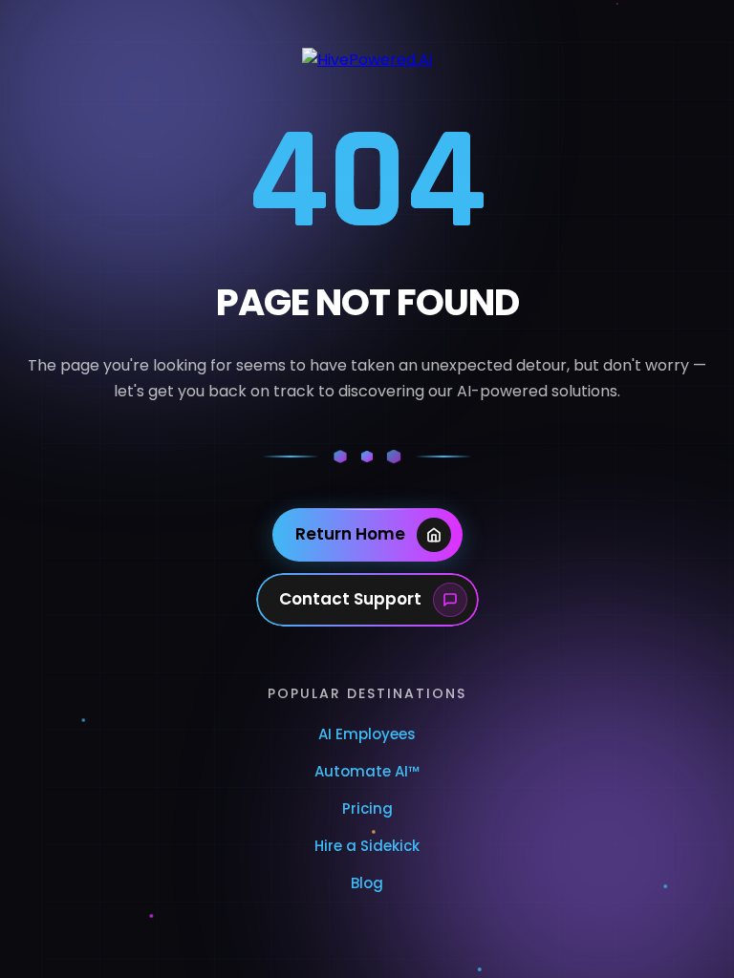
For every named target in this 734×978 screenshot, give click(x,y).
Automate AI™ (367, 771)
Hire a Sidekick (367, 846)
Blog (367, 883)
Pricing (367, 808)
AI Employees (367, 734)
